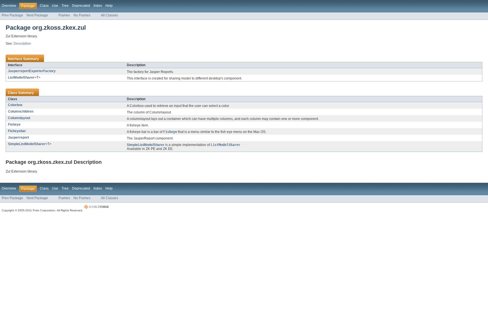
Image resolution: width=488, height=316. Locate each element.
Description (22, 44)
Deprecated (81, 6)
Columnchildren (20, 111)
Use (55, 6)
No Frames (81, 15)
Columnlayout (19, 118)
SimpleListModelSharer (26, 144)
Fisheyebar (17, 131)
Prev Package (12, 15)
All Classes (109, 15)
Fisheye (14, 124)
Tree (65, 6)
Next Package (37, 15)
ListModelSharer (21, 77)
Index (97, 6)
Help (109, 6)
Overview (9, 6)
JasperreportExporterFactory (32, 71)
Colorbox (15, 105)
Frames (64, 15)
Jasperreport (18, 137)
